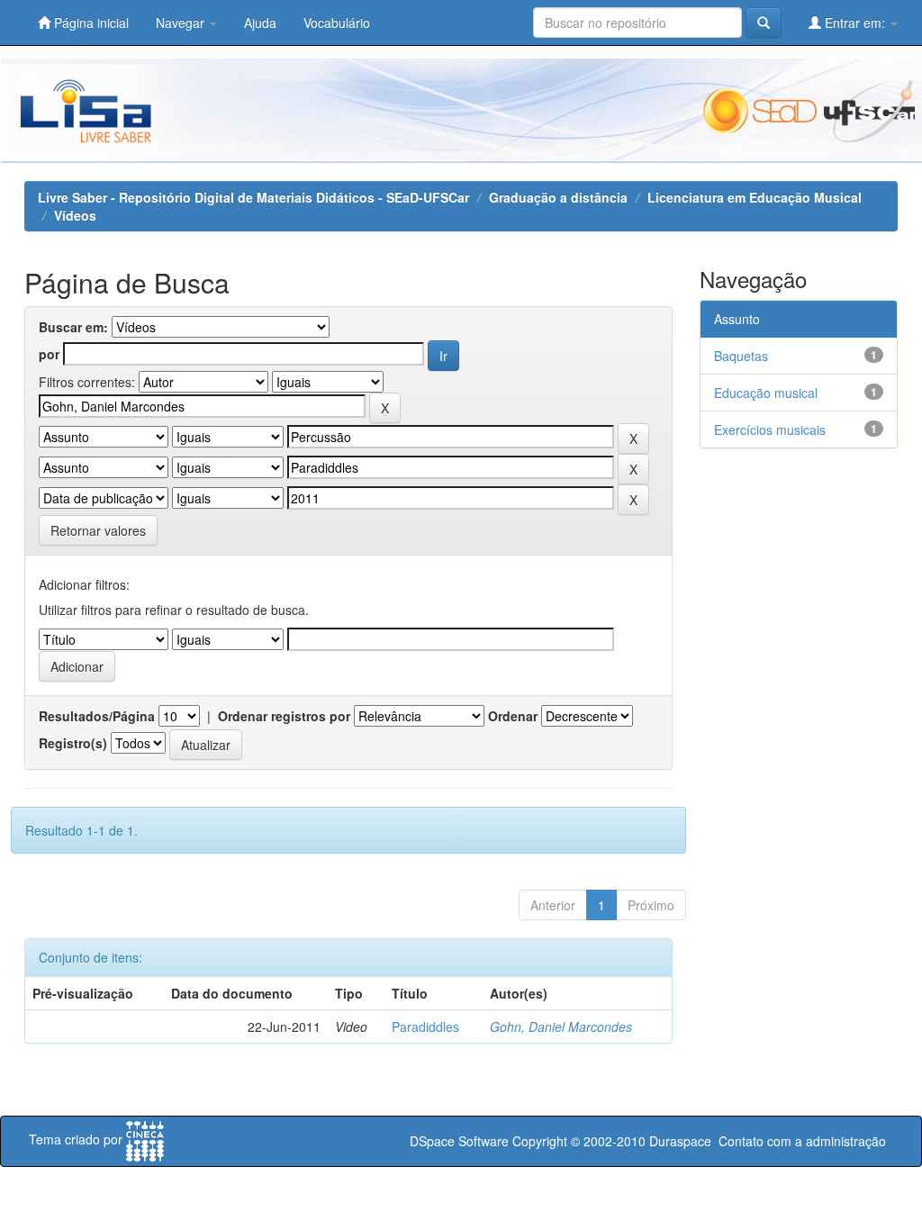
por (49, 354)
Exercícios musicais (770, 430)
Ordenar (513, 716)
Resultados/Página (97, 716)
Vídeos (75, 215)
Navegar (182, 23)
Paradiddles (425, 1026)
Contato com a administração (802, 1141)
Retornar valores (98, 530)
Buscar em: (73, 327)
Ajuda (260, 23)
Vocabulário (336, 23)
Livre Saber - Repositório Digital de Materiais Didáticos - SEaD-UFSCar (253, 197)
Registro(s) (73, 743)
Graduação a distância (558, 197)
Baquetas (741, 356)
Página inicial (89, 23)
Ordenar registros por (284, 716)
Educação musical (766, 393)
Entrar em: (855, 23)
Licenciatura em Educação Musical (754, 197)
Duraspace (680, 1141)
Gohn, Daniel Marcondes (561, 1026)
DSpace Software (459, 1141)
